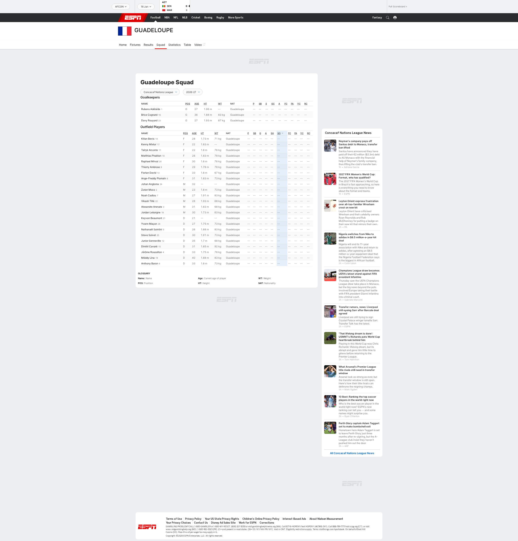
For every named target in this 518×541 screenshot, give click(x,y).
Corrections (267, 522)
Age (196, 103)
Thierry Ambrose (150, 167)
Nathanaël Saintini (151, 229)
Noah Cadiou (148, 195)
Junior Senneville (151, 240)
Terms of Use (174, 519)
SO (279, 133)
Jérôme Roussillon (151, 252)
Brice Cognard (149, 114)
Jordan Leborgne (150, 212)
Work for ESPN (247, 522)
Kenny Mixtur (148, 144)
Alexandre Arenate (151, 206)
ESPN (133, 17)
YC (298, 103)
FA (292, 103)
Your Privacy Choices (178, 522)
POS (187, 103)
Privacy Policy (193, 519)
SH (272, 133)
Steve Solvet (148, 235)
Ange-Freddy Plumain (153, 178)
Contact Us (201, 522)
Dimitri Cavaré (149, 246)
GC (273, 103)
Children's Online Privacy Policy (260, 519)
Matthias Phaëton (151, 155)
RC (305, 103)
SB (260, 103)
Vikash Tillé (147, 201)
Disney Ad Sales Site (223, 522)
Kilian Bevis (147, 138)
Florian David (148, 172)
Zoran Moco (148, 189)
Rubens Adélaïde (150, 109)
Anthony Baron (149, 263)
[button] (387, 17)
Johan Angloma (150, 184)
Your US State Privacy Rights (222, 519)
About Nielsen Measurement (326, 519)
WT (220, 103)
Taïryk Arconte (149, 150)
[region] (226, 112)
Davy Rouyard (149, 120)
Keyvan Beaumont (151, 218)
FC (285, 103)
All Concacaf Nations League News (352, 453)
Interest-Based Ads (294, 519)
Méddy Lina (148, 257)
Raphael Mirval (149, 161)
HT (205, 103)
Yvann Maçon (149, 223)
